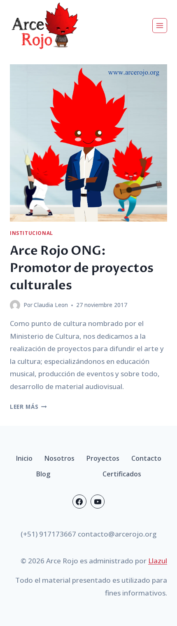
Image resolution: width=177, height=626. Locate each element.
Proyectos (102, 458)
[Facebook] (79, 502)
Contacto (146, 458)
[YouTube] (98, 502)
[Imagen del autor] (15, 305)
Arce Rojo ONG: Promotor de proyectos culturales (82, 268)
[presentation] (88, 143)
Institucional (31, 233)
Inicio (24, 458)
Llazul (157, 560)
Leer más (28, 406)
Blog (43, 473)
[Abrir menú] (159, 25)
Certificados (121, 473)
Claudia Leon (51, 305)
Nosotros (59, 458)
